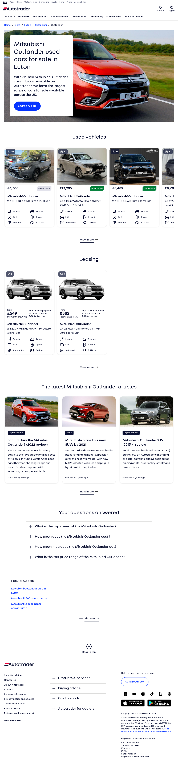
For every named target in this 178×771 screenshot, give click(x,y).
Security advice (13, 675)
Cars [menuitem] (5, 2)
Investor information (15, 694)
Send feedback (134, 681)
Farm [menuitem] (61, 2)
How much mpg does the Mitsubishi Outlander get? (75, 547)
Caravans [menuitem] (44, 2)
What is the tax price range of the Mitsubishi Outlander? (80, 557)
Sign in (172, 11)
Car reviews (78, 16)
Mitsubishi (41, 25)
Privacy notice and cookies (19, 699)
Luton (27, 25)
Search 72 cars (27, 106)
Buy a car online (133, 16)
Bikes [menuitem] (19, 2)
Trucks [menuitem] (54, 2)
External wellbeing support (19, 713)
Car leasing (96, 16)
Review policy (12, 709)
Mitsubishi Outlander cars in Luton (28, 590)
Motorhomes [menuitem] (30, 2)
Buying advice (69, 688)
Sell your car (40, 16)
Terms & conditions (14, 704)
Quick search (68, 698)
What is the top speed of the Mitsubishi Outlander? (75, 526)
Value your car (59, 16)
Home (7, 25)
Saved (160, 11)
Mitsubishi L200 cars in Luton (29, 598)
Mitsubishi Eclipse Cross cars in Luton (26, 606)
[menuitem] (8, 17)
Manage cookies (12, 721)
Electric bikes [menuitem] (80, 2)
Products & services (74, 678)
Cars (17, 25)
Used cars (9, 16)
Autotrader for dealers (76, 708)
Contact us (10, 680)
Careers (8, 690)
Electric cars (113, 16)
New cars (24, 16)
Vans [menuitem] (11, 2)
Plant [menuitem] (69, 2)
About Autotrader (14, 685)
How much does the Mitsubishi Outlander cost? (72, 537)
